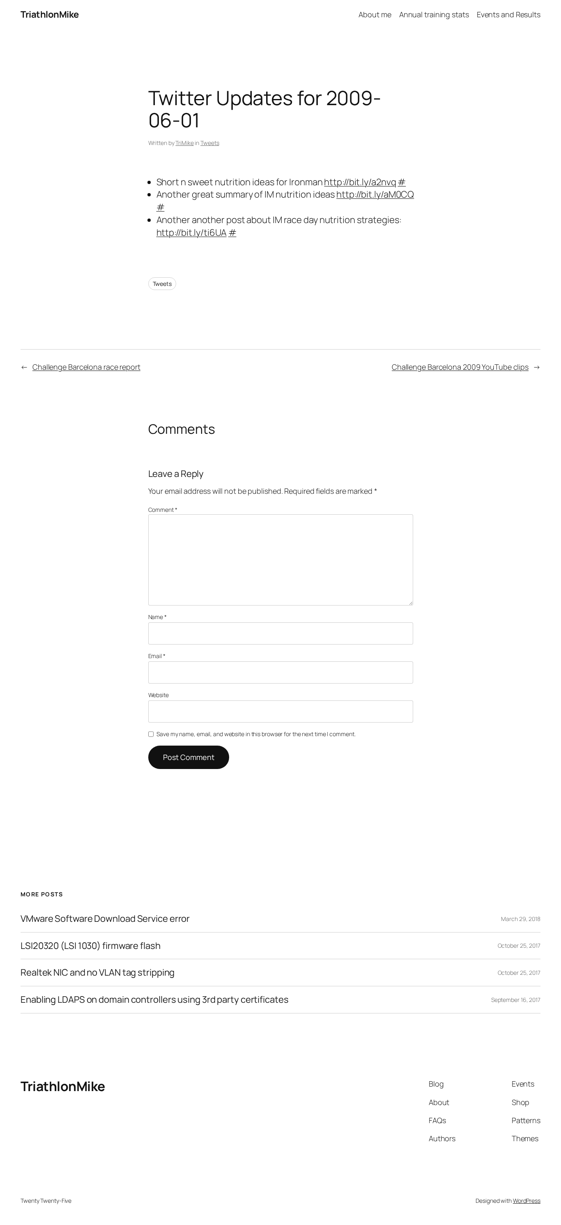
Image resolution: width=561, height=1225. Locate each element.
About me (375, 14)
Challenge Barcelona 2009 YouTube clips (460, 367)
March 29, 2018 (520, 919)
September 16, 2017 (515, 1000)
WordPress (526, 1200)
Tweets (209, 143)
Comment (162, 509)
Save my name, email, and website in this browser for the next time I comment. (255, 734)
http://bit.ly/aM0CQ (375, 194)
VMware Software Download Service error (105, 919)
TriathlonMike (50, 14)
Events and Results (508, 14)
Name (157, 617)
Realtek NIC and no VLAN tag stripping (98, 972)
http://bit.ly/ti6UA (191, 232)
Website (158, 695)
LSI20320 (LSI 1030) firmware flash (91, 946)
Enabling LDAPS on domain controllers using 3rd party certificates (155, 1000)
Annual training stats (434, 14)
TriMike (184, 143)
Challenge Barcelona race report (86, 367)
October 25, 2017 (519, 945)
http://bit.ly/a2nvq (360, 182)
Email (157, 656)
